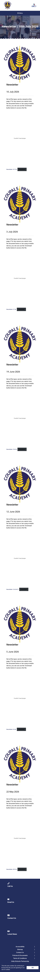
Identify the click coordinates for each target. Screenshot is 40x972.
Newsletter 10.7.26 (11, 169)
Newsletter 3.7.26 (11, 309)
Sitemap (20, 949)
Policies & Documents (20, 955)
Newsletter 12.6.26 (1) (12, 589)
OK (33, 967)
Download (22, 169)
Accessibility (20, 946)
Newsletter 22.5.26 (11, 869)
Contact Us (20, 952)
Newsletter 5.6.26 (11, 729)
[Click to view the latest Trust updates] (34, 5)
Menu (21, 13)
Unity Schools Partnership (20, 961)
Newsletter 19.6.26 (11, 449)
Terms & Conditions (20, 958)
